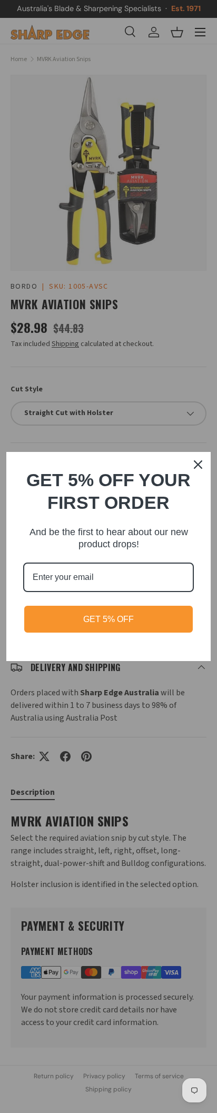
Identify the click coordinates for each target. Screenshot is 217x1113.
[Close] (198, 464)
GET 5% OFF (108, 619)
